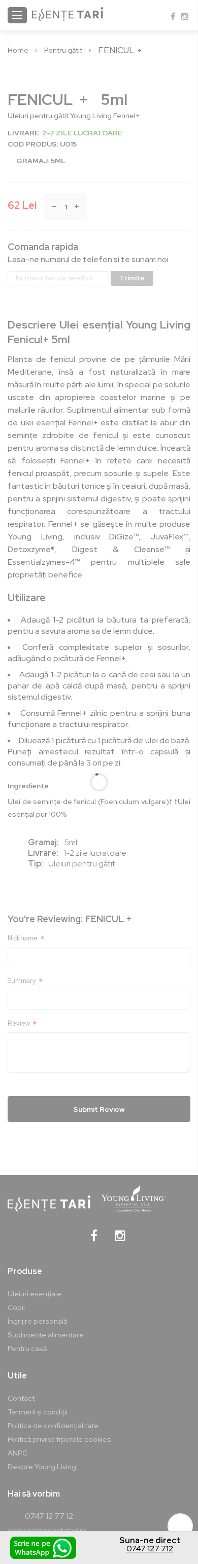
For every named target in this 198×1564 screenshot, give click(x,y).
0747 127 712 (149, 1548)
